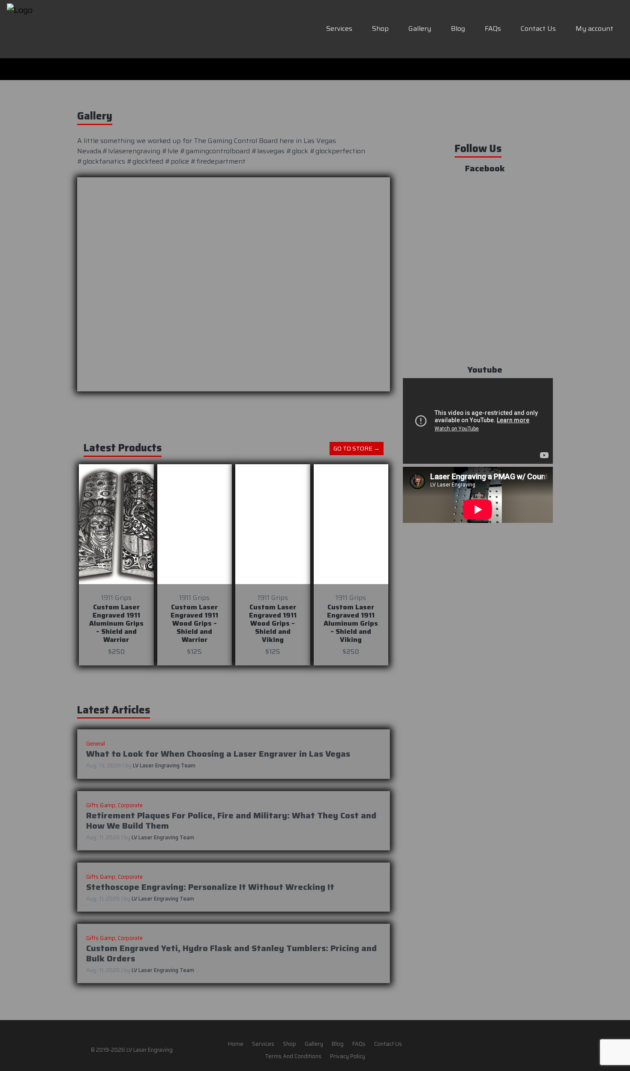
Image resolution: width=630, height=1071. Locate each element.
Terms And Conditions (293, 1056)
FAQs (493, 28)
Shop (380, 28)
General (95, 743)
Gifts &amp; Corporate (114, 805)
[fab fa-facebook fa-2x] (481, 1050)
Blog (458, 28)
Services (339, 28)
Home (235, 1043)
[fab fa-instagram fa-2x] (498, 1050)
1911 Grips (116, 597)
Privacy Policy (347, 1056)
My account (594, 28)
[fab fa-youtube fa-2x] (515, 1050)
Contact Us (538, 28)
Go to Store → (356, 448)
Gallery (419, 28)
